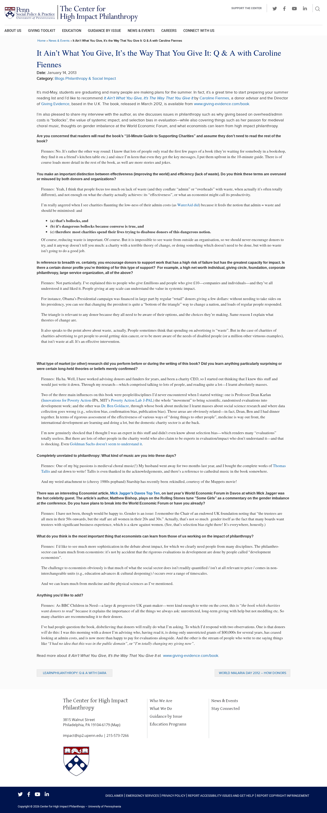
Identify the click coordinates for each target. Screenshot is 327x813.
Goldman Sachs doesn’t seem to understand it (106, 443)
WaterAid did (188, 204)
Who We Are (161, 700)
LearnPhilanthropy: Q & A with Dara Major (74, 674)
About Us (12, 31)
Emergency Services (142, 795)
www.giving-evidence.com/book (221, 104)
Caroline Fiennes (214, 98)
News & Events (141, 31)
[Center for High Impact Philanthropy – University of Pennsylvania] (102, 12)
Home (41, 41)
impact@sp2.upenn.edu (83, 735)
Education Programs (168, 724)
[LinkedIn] (47, 794)
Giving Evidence (55, 104)
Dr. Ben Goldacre (115, 405)
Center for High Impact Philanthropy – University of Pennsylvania (80, 806)
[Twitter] (20, 794)
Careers (169, 31)
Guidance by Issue (104, 31)
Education (71, 31)
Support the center (246, 8)
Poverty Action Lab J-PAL (132, 400)
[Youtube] (37, 794)
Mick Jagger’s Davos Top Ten (135, 493)
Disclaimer (114, 795)
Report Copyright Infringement (283, 795)
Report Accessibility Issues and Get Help (221, 795)
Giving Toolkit (41, 31)
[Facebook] (28, 794)
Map (115, 724)
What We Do (161, 708)
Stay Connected (225, 708)
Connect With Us (198, 31)
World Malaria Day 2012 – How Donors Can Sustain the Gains (252, 674)
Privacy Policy (173, 795)
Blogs (59, 78)
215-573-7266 (118, 735)
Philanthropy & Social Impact (90, 78)
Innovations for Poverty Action (66, 400)
